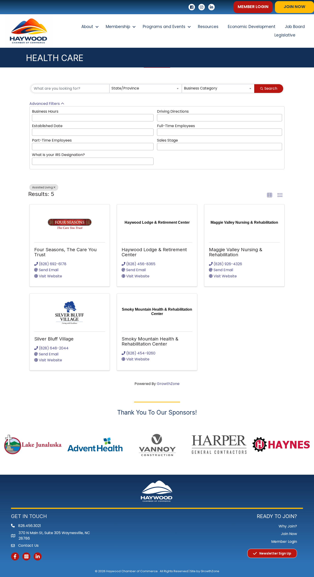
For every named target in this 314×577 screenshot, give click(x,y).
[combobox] (145, 88)
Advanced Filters (44, 103)
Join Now (289, 533)
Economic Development (251, 26)
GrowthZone (168, 383)
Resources (208, 26)
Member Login (284, 541)
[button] (253, 7)
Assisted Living (42, 187)
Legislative (284, 35)
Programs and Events (164, 26)
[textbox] (34, 117)
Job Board (295, 26)
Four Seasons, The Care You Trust (65, 252)
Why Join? (288, 526)
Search (270, 88)
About (87, 26)
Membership (118, 26)
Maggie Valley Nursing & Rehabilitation (235, 252)
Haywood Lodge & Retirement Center (154, 252)
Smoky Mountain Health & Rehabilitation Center (150, 341)
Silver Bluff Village (54, 339)
